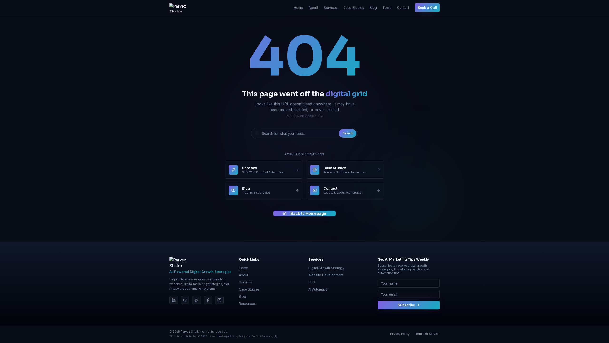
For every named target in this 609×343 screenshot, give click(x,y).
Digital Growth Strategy (326, 268)
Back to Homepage (308, 213)
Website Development (325, 275)
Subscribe (406, 305)
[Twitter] (196, 300)
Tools (387, 7)
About (313, 7)
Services (331, 7)
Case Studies (353, 7)
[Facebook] (208, 300)
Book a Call (427, 7)
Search (348, 133)
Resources (247, 304)
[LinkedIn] (173, 300)
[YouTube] (185, 300)
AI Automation (318, 289)
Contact (403, 7)
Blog (373, 7)
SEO (311, 282)
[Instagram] (219, 300)
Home (298, 7)
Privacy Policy (238, 336)
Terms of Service (260, 336)
